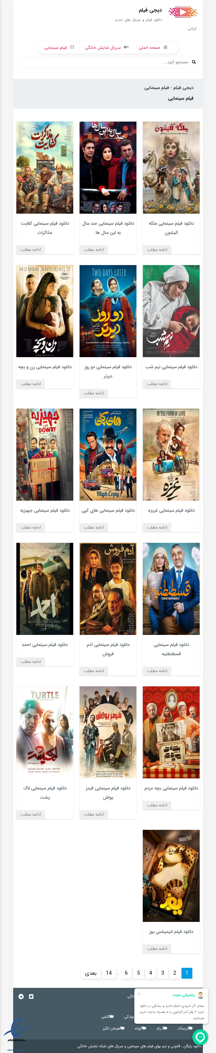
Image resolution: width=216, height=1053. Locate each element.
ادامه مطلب (157, 249)
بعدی (91, 973)
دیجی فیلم (183, 87)
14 (109, 973)
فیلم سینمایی (156, 87)
